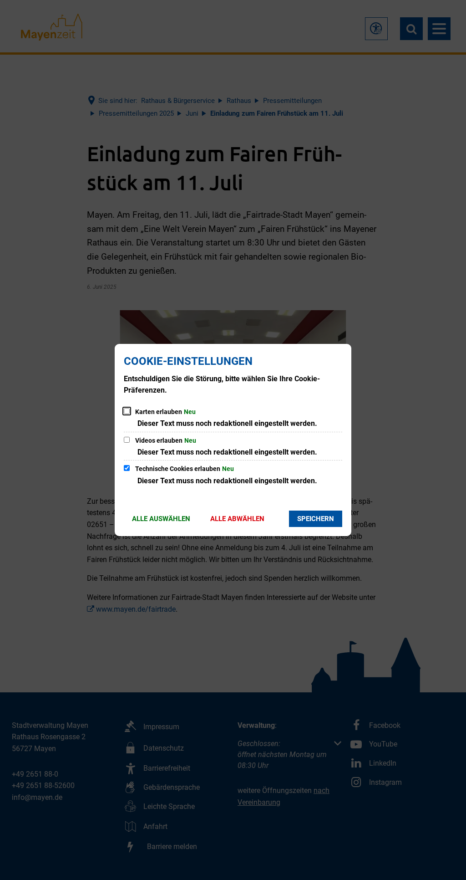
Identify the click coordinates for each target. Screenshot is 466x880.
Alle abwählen (237, 519)
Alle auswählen (161, 519)
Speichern (315, 519)
